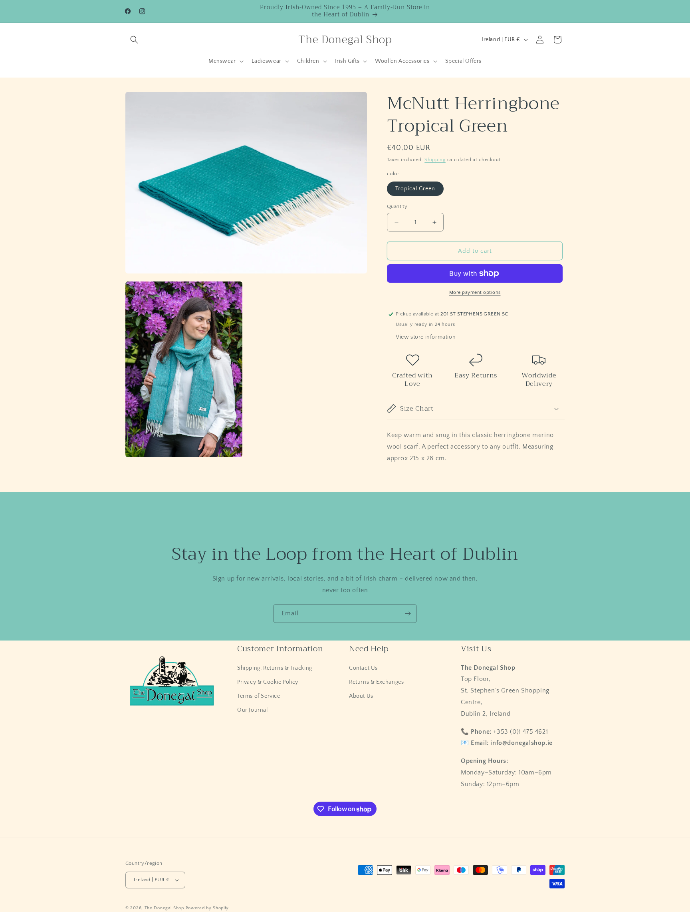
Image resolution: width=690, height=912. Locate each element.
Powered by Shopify (207, 908)
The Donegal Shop (165, 908)
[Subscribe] (407, 613)
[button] (134, 39)
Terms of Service (258, 696)
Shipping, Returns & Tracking (274, 668)
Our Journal (252, 710)
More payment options (475, 292)
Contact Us (363, 668)
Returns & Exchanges (376, 682)
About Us (361, 696)
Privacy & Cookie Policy (267, 682)
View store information (426, 337)
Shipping (435, 159)
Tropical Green (415, 189)
